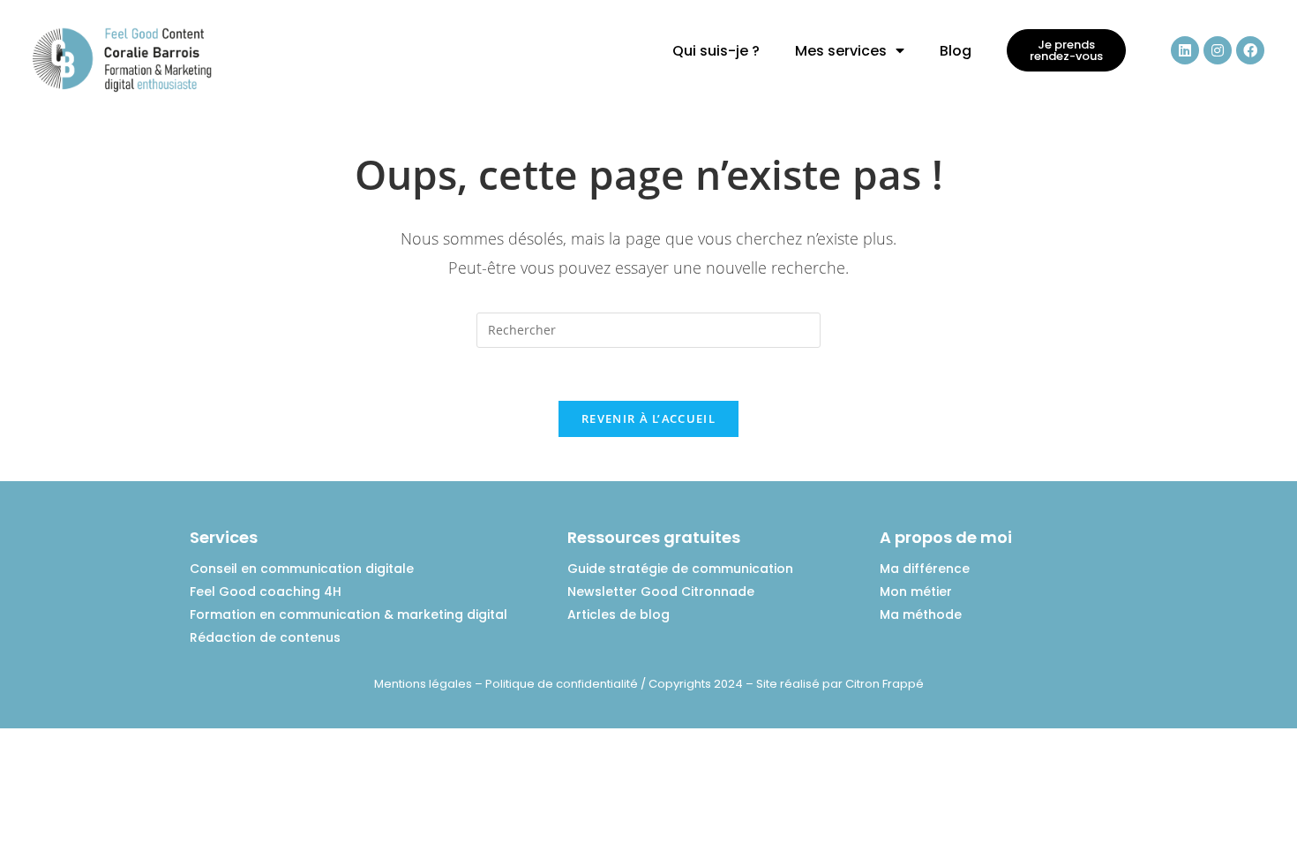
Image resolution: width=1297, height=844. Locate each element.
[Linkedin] (1185, 50)
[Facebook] (1250, 50)
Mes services (841, 51)
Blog (955, 51)
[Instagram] (1217, 50)
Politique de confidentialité (561, 683)
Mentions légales (423, 683)
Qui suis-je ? (716, 51)
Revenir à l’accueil (648, 418)
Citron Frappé (884, 683)
